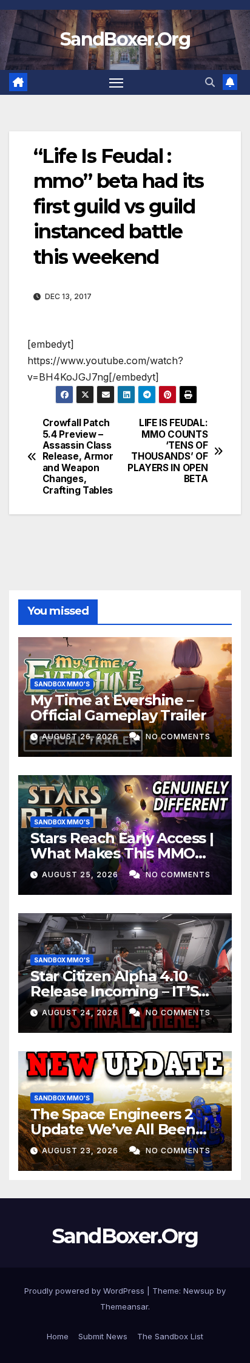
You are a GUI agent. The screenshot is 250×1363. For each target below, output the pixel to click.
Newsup (198, 1291)
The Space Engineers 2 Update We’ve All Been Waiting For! (112, 1129)
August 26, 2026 (81, 736)
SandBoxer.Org (125, 39)
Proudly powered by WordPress (85, 1291)
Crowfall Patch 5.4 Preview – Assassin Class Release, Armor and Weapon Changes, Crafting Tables (77, 457)
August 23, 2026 (81, 1150)
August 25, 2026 (81, 874)
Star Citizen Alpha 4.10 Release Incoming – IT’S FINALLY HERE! (114, 991)
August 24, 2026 (81, 1012)
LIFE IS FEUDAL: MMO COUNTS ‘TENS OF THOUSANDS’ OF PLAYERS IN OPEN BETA (167, 451)
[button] (210, 82)
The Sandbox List (170, 1336)
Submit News (102, 1336)
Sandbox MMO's (62, 684)
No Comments (178, 736)
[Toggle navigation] (116, 82)
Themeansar (124, 1306)
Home (58, 1336)
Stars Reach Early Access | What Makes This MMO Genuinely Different (122, 853)
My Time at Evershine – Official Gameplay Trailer (118, 707)
